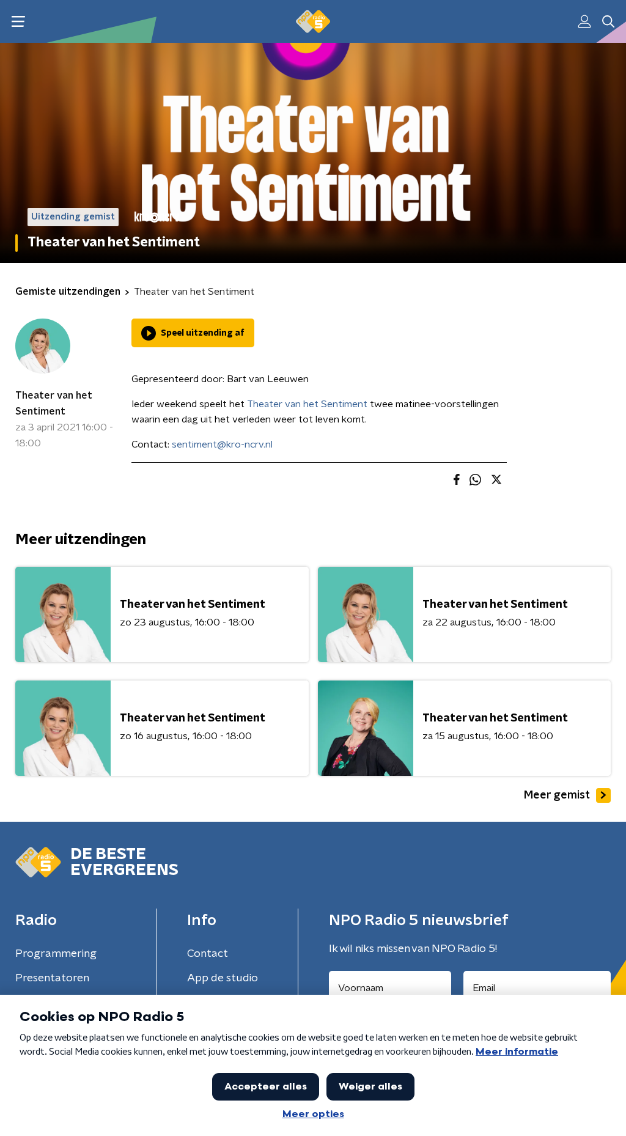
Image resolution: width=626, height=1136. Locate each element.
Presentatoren (52, 978)
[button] (18, 21)
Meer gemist (557, 795)
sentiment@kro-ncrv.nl (222, 444)
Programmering (56, 953)
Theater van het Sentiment (53, 403)
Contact (207, 953)
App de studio (222, 978)
